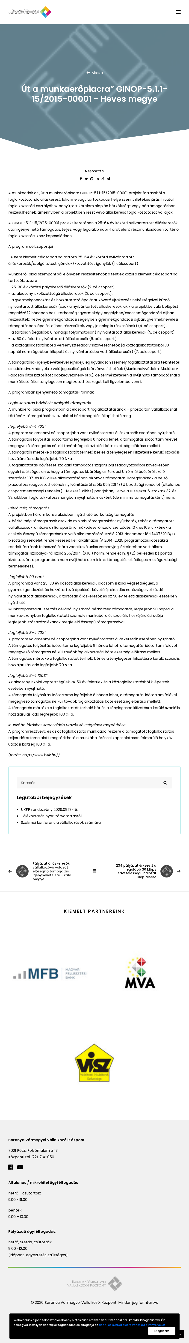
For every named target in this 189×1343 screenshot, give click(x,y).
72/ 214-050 (43, 1157)
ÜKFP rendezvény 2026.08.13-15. (49, 809)
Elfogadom (161, 1331)
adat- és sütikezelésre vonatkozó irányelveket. (132, 1325)
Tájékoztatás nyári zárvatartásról (51, 816)
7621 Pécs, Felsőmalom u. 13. (33, 1150)
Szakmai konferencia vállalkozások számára (61, 822)
